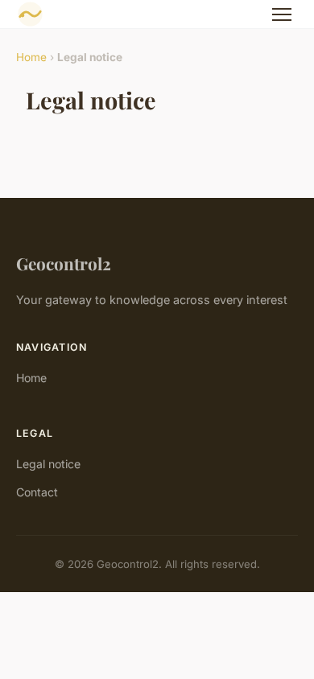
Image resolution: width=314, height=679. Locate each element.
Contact (37, 492)
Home (31, 57)
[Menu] (282, 14)
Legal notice (48, 464)
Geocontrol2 (63, 263)
